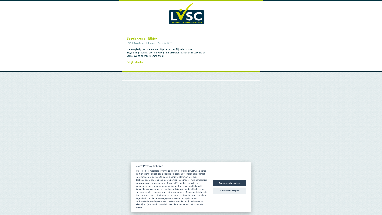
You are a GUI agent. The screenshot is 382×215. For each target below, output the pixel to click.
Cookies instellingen (229, 190)
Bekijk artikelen (135, 62)
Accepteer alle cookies (229, 183)
